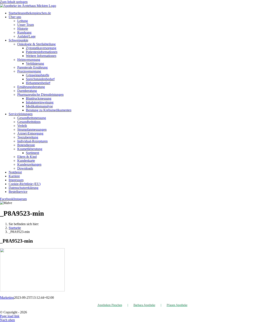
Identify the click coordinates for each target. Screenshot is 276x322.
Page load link (9, 316)
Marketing (7, 297)
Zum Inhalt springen (14, 2)
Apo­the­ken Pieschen (109, 305)
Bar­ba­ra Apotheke (144, 305)
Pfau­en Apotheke (177, 305)
